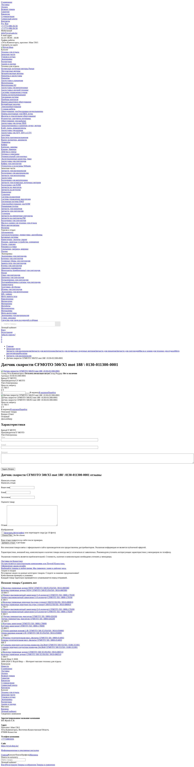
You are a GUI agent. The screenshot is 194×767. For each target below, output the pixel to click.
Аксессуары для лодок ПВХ (13, 123)
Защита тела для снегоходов (13, 263)
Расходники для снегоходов (13, 220)
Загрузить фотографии (14, 533)
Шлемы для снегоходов (11, 289)
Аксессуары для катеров (12, 130)
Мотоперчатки (7, 308)
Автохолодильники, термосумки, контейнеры (21, 235)
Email (3, 445)
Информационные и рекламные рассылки (20, 750)
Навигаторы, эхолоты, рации (14, 239)
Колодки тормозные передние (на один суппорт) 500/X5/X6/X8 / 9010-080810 (36, 604)
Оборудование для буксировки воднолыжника (22, 111)
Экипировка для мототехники (14, 292)
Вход (3, 330)
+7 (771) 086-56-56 (9, 26)
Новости (5, 666)
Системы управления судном (14, 92)
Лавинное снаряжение (11, 268)
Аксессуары (6, 178)
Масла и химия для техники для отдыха (19, 223)
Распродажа (6, 702)
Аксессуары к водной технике (14, 90)
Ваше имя (5, 487)
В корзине (47, 392)
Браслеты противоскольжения (14, 137)
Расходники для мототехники (14, 180)
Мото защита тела (9, 296)
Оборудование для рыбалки (13, 121)
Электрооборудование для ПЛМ (15, 204)
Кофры (4, 144)
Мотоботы (5, 306)
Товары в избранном (26, 765)
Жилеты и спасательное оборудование (18, 116)
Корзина (5, 709)
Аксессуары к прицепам (12, 80)
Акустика (5, 135)
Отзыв (4, 525)
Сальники (5, 194)
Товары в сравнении (45, 765)
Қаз (6, 23)
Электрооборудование (11, 106)
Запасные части (13, 349)
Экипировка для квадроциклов (15, 315)
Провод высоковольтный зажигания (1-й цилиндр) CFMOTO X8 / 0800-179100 (36, 597)
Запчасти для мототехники (13, 175)
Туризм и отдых (8, 697)
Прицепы (5, 78)
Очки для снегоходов (10, 275)
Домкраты (5, 142)
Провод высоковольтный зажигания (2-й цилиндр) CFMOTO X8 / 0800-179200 (36, 612)
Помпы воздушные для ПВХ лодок (17, 114)
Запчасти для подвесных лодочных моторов (21, 182)
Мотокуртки (6, 301)
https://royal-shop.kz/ (9, 746)
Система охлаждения (10, 197)
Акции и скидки (8, 704)
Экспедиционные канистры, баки (16, 159)
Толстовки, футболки (10, 287)
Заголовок (5, 497)
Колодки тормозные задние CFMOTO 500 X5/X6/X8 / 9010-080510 (31, 654)
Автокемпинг (7, 232)
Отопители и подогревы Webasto (16, 166)
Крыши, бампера (8, 149)
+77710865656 (7, 739)
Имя (3, 437)
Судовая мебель (8, 109)
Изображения (7, 530)
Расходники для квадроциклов (15, 173)
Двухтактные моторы (10, 71)
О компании (6, 2)
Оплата (4, 7)
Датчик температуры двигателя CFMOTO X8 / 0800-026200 (28, 619)
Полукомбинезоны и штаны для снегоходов (21, 282)
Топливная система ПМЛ (12, 201)
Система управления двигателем (16, 199)
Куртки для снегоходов (11, 265)
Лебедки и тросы (8, 152)
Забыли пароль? (8, 335)
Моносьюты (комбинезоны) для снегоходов (20, 270)
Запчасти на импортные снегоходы (17, 216)
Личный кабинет (8, 711)
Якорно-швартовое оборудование (16, 102)
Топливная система (9, 97)
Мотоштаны (6, 303)
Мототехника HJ (8, 85)
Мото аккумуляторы (10, 225)
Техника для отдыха (10, 692)
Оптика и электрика (10, 154)
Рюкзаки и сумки (9, 246)
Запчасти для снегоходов (12, 211)
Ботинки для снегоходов (12, 258)
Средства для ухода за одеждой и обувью (19, 320)
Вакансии (5, 14)
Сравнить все (29, 582)
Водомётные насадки (10, 104)
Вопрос (4, 452)
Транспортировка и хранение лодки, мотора (21, 125)
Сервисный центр (9, 19)
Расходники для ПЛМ (11, 185)
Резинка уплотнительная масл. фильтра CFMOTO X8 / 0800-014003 (31, 640)
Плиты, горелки (8, 244)
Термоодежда (7, 284)
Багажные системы (9, 237)
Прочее (4, 251)
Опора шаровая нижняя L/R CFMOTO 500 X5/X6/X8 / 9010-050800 (31, 633)
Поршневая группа (9, 206)
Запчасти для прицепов (11, 209)
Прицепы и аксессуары (11, 76)
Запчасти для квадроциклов (13, 171)
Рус (2, 23)
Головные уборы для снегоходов (15, 261)
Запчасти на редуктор (11, 190)
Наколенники (7, 299)
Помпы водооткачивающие (13, 95)
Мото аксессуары (9, 313)
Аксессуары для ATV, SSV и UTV (16, 133)
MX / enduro (6, 294)
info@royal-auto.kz (9, 33)
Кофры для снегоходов (11, 163)
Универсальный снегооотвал (14, 156)
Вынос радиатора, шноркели (14, 140)
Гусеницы (5, 213)
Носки (4, 273)
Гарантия (5, 12)
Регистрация (6, 332)
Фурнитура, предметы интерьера (16, 118)
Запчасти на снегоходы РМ (13, 218)
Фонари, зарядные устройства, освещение (20, 242)
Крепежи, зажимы (9, 147)
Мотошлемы (6, 311)
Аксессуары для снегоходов (13, 161)
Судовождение (7, 16)
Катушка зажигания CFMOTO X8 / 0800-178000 (22, 626)
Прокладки (6, 192)
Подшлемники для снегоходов (15, 280)
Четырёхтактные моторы (12, 73)
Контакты (5, 21)
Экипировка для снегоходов (14, 256)
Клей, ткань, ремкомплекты (13, 128)
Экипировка (6, 699)
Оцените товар (8, 502)
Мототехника (7, 83)
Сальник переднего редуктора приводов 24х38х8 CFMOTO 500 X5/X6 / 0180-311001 (39, 647)
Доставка (5, 4)
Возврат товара (8, 9)
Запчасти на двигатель (11, 187)
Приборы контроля (9, 99)
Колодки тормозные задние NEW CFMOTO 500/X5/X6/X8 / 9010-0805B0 (34, 590)
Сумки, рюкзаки (8, 318)
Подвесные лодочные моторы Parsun (17, 68)
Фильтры (5, 227)
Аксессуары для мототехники (14, 87)
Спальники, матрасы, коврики (14, 249)
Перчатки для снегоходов (12, 277)
